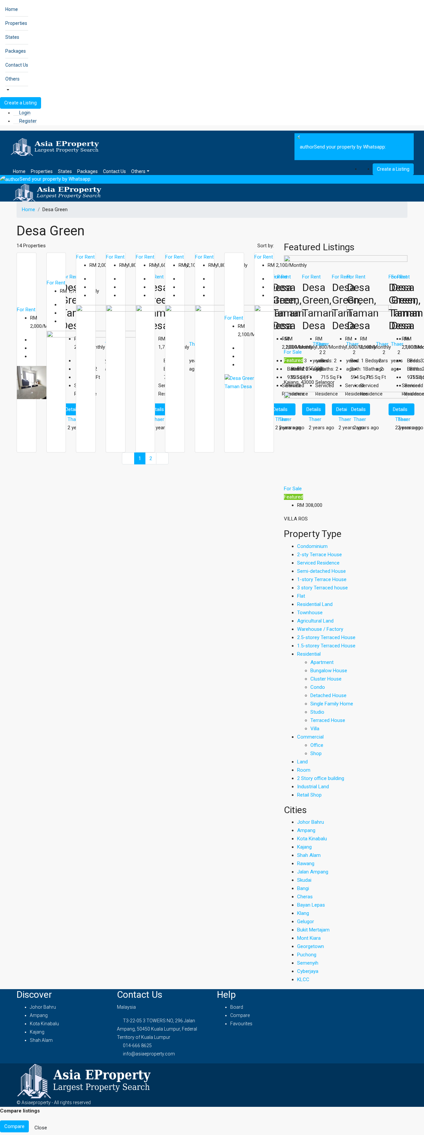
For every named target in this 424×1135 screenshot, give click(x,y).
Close (40, 1128)
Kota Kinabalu (312, 839)
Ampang (306, 830)
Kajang (304, 847)
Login (24, 112)
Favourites (241, 1023)
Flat (301, 596)
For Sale (293, 352)
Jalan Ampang (312, 872)
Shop (316, 753)
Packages (15, 51)
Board (236, 1007)
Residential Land (315, 604)
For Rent (26, 310)
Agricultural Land (315, 621)
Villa (314, 729)
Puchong (306, 955)
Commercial (310, 737)
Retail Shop (309, 795)
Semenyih (307, 963)
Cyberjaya (307, 971)
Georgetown (310, 946)
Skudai (304, 880)
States (12, 37)
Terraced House (327, 720)
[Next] (162, 458)
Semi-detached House (321, 571)
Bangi (303, 888)
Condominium (312, 546)
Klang (303, 913)
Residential (309, 654)
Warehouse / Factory (320, 629)
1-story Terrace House (321, 579)
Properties (16, 23)
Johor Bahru (310, 822)
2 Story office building (320, 778)
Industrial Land (313, 787)
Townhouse (310, 613)
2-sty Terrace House (319, 555)
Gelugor (305, 922)
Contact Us (16, 65)
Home (11, 9)
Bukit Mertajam (313, 930)
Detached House (328, 695)
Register (27, 121)
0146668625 (400, 147)
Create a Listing (20, 102)
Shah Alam (309, 855)
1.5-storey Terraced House (326, 646)
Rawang (305, 863)
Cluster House (326, 679)
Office (316, 745)
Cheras (305, 897)
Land (302, 762)
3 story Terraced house (322, 588)
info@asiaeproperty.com (149, 1053)
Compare (240, 1015)
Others (12, 79)
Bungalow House (328, 671)
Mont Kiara (309, 938)
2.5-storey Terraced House (326, 637)
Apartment (322, 662)
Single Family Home (331, 704)
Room (303, 770)
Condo (317, 687)
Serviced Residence (318, 563)
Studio (317, 712)
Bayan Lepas (311, 905)
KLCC (303, 980)
